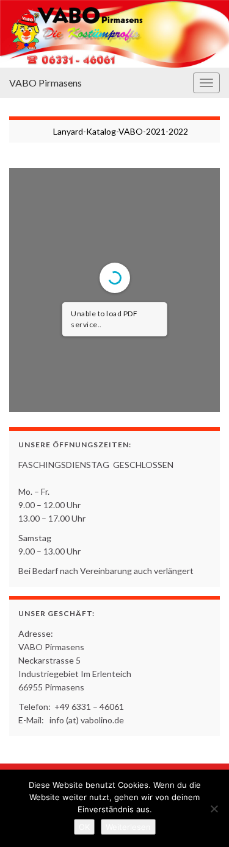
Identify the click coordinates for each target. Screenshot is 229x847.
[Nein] (214, 809)
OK (84, 827)
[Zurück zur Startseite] (114, 34)
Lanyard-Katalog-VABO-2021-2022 (120, 131)
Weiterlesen (128, 827)
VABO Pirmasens (45, 82)
